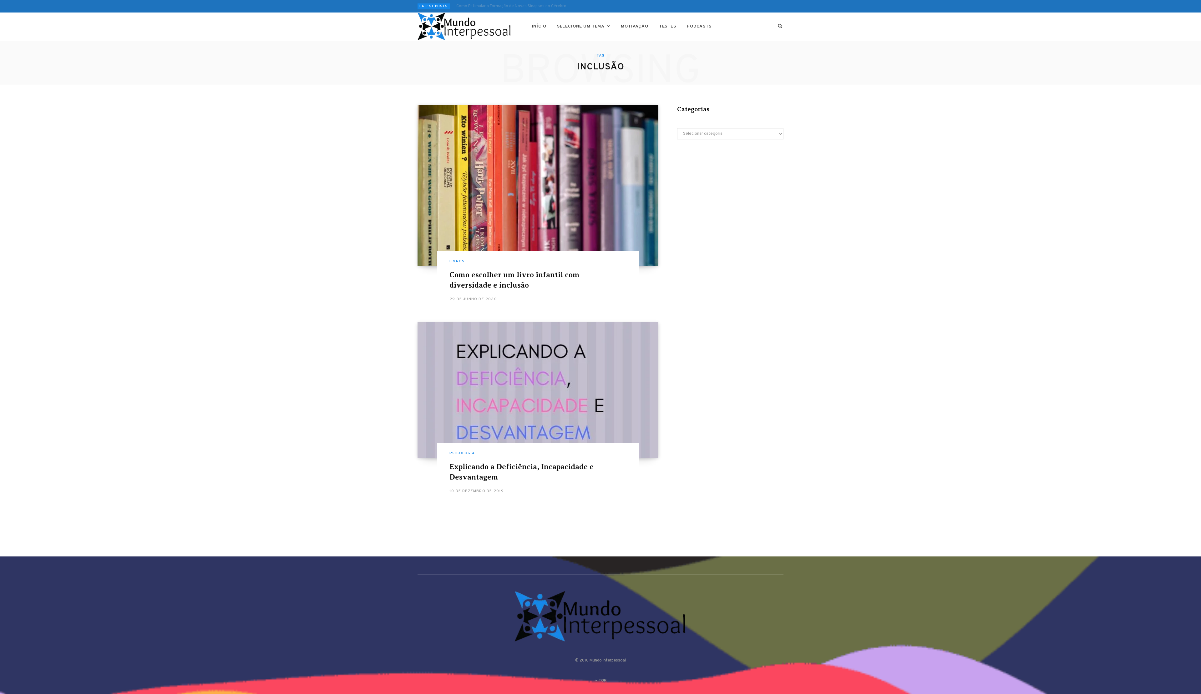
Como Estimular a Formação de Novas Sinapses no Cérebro (511, 6)
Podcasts (699, 26)
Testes (667, 26)
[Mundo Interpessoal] (465, 27)
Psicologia (462, 453)
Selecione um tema (581, 26)
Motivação (634, 26)
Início (539, 26)
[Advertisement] (730, 199)
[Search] (780, 27)
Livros (456, 261)
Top (602, 680)
